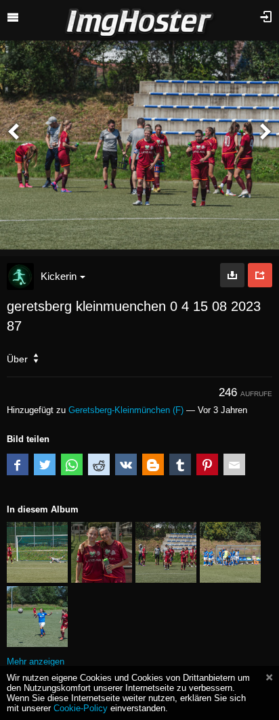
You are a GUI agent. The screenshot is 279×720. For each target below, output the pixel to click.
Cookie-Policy (80, 708)
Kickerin (59, 276)
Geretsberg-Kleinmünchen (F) (126, 410)
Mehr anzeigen (35, 661)
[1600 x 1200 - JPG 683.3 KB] (232, 275)
